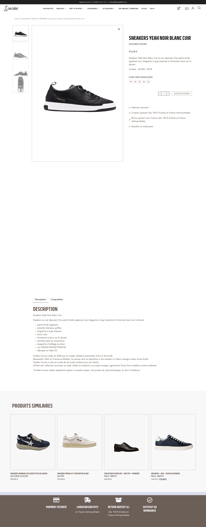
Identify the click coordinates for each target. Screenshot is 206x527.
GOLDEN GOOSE (138, 44)
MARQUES (60, 9)
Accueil (16, 19)
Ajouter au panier (182, 93)
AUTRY (60, 476)
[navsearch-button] (199, 8)
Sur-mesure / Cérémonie (128, 9)
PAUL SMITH (110, 476)
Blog (152, 9)
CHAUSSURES (92, 9)
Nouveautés (48, 9)
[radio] (131, 82)
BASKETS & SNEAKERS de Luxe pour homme (46, 19)
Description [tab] (40, 300)
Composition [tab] (57, 300)
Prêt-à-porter (75, 9)
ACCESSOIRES (108, 9)
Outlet (144, 9)
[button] (119, 29)
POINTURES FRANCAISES (141, 77)
